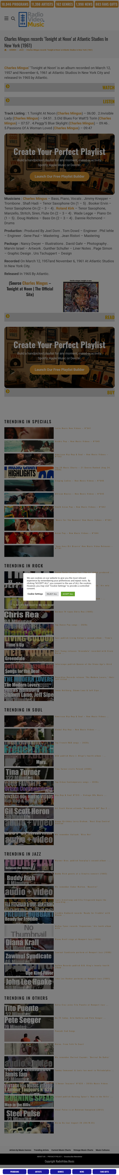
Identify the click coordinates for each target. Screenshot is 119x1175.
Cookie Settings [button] (35, 594)
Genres (61, 1171)
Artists (38, 1171)
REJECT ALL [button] (52, 594)
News (82, 1171)
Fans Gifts (104, 1171)
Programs (14, 1171)
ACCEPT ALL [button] (68, 594)
